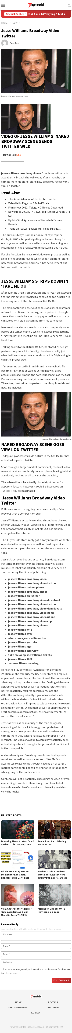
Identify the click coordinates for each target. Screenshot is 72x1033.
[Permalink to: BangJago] (4, 42)
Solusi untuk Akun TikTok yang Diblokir (33, 14)
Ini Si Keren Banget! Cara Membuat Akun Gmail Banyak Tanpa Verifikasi (15, 874)
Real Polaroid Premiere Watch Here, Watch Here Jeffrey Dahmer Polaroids (52, 874)
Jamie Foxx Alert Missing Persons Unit (52, 843)
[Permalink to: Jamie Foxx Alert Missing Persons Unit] (54, 829)
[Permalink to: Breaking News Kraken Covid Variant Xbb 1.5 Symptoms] (17, 829)
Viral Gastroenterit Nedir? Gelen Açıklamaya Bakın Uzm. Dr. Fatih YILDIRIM (16, 912)
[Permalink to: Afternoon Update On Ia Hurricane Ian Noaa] (54, 895)
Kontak (35, 1012)
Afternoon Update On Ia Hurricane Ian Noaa (51, 910)
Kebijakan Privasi (18, 1007)
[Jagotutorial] (36, 4)
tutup (18, 154)
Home (18, 1002)
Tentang (53, 1002)
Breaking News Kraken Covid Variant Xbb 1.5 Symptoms (17, 843)
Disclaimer (53, 1007)
